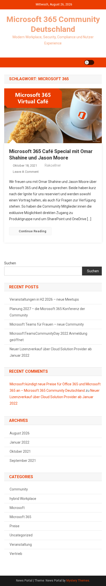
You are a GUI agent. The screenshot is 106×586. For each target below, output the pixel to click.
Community (19, 489)
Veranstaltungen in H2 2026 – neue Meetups (44, 299)
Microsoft (17, 508)
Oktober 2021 (20, 451)
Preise (14, 526)
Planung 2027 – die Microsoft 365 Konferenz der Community (47, 312)
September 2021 (23, 461)
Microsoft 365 (20, 517)
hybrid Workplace (23, 499)
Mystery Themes (77, 580)
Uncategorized (21, 535)
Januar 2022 (19, 442)
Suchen (10, 263)
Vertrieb (16, 554)
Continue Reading (32, 231)
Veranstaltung (21, 545)
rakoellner (53, 165)
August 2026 (20, 433)
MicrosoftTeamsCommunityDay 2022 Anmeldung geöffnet (48, 337)
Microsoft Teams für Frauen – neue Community (47, 324)
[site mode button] (89, 62)
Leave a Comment (26, 172)
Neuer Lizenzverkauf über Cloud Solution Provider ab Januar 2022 (51, 352)
